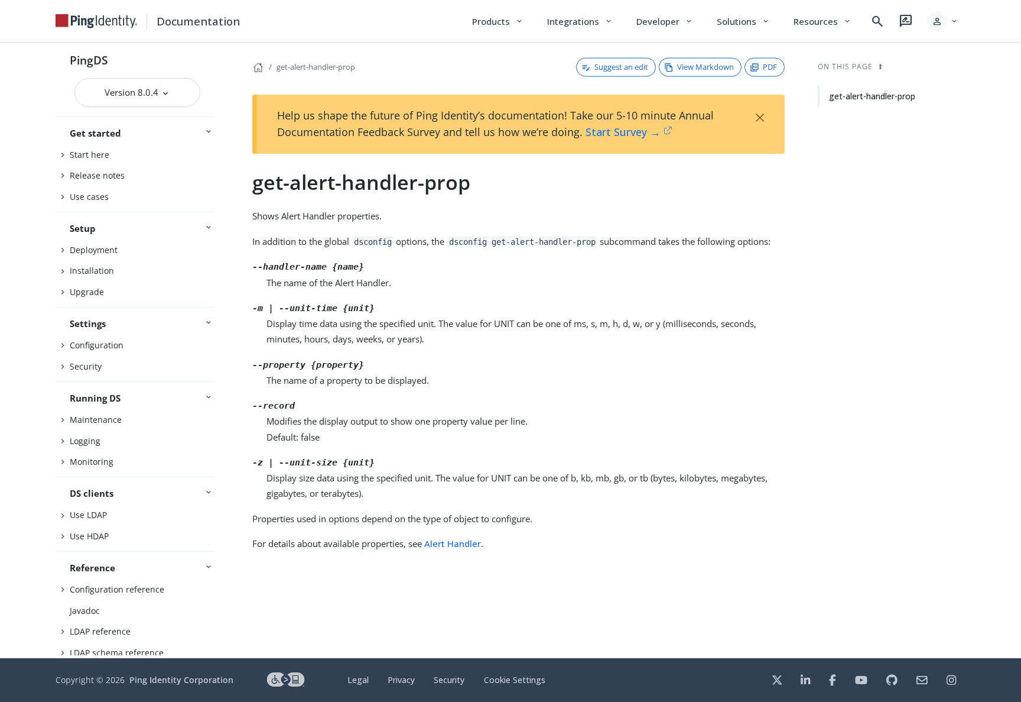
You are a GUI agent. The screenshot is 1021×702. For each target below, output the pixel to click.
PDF (770, 67)
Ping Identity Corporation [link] (181, 679)
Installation (92, 270)
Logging (85, 441)
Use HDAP (89, 536)
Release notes (97, 175)
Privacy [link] (401, 679)
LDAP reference (100, 631)
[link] (96, 21)
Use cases (89, 196)
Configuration (96, 345)
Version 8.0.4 (133, 92)
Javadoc (85, 610)
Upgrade (87, 291)
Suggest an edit (621, 67)
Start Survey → (623, 132)
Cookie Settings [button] (514, 679)
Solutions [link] (743, 21)
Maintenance (96, 419)
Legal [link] (358, 679)
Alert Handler (452, 543)
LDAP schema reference (117, 652)
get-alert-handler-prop (316, 67)
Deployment (94, 249)
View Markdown (705, 67)
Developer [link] (664, 21)
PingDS (89, 60)
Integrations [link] (580, 21)
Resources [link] (822, 21)
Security (86, 366)
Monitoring (91, 461)
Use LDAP (88, 514)
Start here (89, 154)
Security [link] (449, 679)
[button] (942, 21)
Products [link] (497, 21)
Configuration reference (117, 589)
